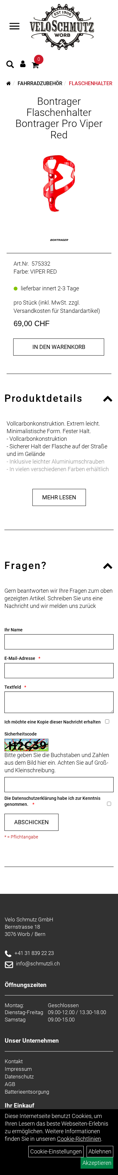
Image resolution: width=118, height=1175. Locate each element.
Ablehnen (99, 1151)
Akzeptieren (96, 1162)
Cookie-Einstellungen (56, 1151)
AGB (10, 1084)
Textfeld (12, 687)
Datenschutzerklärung (34, 798)
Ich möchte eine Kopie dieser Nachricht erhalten (52, 721)
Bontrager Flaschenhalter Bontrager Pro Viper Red (59, 118)
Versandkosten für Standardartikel (56, 310)
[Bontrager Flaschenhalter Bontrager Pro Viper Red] (59, 181)
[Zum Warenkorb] (35, 66)
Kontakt (14, 1061)
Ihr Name (13, 629)
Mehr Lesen (59, 497)
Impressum (18, 1069)
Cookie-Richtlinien (79, 1138)
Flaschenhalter (90, 83)
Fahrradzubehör (40, 83)
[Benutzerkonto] (22, 64)
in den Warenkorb (58, 347)
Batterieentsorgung (27, 1092)
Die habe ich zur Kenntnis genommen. (52, 801)
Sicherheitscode (20, 733)
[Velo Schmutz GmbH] (62, 27)
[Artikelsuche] (10, 65)
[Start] (8, 83)
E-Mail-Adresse (19, 658)
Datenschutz (19, 1076)
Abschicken (31, 822)
